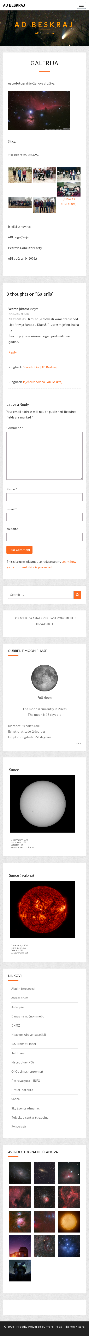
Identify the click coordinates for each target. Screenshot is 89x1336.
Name (11, 489)
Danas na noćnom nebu (27, 1016)
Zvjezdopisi (19, 1126)
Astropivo (18, 1007)
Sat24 (15, 1099)
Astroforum (19, 998)
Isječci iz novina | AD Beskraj (42, 382)
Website (12, 529)
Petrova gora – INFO (25, 1080)
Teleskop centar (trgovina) (30, 1117)
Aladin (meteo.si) (23, 988)
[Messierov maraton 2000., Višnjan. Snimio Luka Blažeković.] (20, 175)
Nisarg (80, 1327)
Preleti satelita (22, 1090)
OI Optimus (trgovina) (27, 1071)
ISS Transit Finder (23, 1044)
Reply (12, 352)
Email (11, 509)
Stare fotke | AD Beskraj (40, 367)
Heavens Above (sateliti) (28, 1034)
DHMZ (15, 1025)
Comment (14, 428)
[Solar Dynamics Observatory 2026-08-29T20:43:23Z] (42, 805)
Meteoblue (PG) (22, 1062)
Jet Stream (19, 1053)
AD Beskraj (14, 5)
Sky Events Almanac (25, 1108)
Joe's (78, 743)
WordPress (54, 1327)
